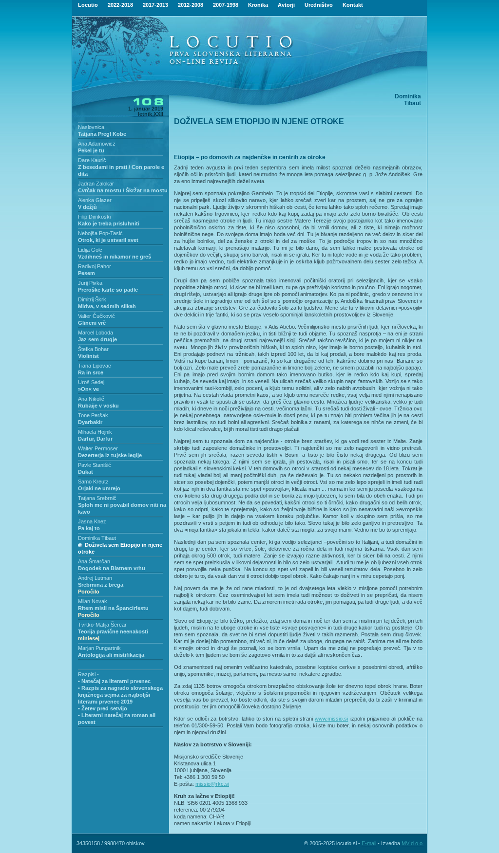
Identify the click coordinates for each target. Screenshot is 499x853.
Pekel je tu (91, 150)
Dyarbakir (90, 422)
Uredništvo (319, 5)
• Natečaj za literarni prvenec (114, 681)
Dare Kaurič (92, 160)
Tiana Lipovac (94, 366)
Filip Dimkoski (94, 217)
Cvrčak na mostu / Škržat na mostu (123, 190)
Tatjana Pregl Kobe (102, 134)
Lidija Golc (90, 250)
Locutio (88, 5)
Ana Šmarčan (94, 561)
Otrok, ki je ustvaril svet (108, 240)
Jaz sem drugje (97, 339)
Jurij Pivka (90, 283)
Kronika (258, 5)
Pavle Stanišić (94, 465)
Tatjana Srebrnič (97, 498)
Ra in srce (90, 372)
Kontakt (353, 5)
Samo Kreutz (93, 481)
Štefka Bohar (93, 349)
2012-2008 (190, 5)
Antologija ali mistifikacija (111, 655)
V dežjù (87, 207)
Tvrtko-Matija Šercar (102, 625)
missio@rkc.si (212, 784)
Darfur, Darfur (95, 439)
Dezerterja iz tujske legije (110, 455)
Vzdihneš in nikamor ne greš (114, 257)
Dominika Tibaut (97, 538)
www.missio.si (331, 719)
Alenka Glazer (95, 200)
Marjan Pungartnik (99, 648)
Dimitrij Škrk (92, 299)
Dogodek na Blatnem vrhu (111, 568)
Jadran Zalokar (96, 183)
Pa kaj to (89, 528)
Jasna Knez (92, 521)
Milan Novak (92, 601)
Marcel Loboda (95, 332)
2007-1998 (225, 5)
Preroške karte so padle (108, 290)
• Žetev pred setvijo (102, 708)
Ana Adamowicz (96, 144)
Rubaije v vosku (98, 405)
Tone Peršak (93, 415)
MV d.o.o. (413, 843)
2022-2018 (120, 5)
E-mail (369, 843)
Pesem (86, 273)
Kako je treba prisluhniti (108, 223)
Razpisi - (88, 674)
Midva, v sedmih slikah (107, 306)
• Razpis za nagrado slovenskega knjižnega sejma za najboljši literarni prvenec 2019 (120, 695)
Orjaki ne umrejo (99, 488)
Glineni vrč (92, 323)
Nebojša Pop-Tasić (100, 233)
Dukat (85, 472)
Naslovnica (91, 127)
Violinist (88, 356)
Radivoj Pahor (94, 266)
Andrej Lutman (95, 578)
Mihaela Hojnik (95, 432)
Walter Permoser (98, 448)
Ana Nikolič (91, 399)
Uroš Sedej (91, 382)
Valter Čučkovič (96, 316)
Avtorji (286, 5)
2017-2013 (155, 5)
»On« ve (88, 389)
